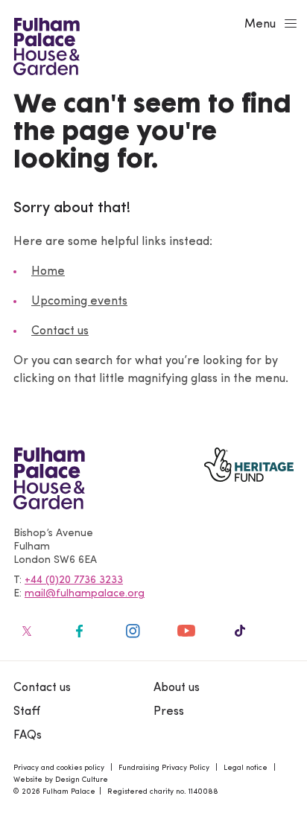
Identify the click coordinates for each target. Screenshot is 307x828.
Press (169, 712)
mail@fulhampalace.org (85, 593)
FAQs (27, 736)
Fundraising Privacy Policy (163, 768)
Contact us (60, 331)
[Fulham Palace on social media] (25, 631)
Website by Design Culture (60, 780)
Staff (26, 712)
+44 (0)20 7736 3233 (74, 580)
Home (48, 272)
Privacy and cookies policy (58, 768)
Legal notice (246, 768)
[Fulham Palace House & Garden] (44, 44)
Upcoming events (79, 302)
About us (177, 688)
